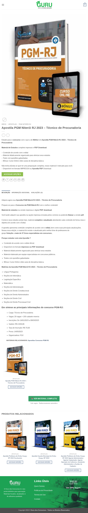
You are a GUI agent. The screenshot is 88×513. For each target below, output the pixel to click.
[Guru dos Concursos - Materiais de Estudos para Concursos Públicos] (44, 5)
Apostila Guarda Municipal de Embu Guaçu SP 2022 (44, 457)
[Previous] (1, 447)
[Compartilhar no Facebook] (7, 180)
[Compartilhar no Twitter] (11, 180)
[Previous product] (7, 135)
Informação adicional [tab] (21, 192)
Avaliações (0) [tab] (36, 192)
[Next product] (3, 135)
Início (4, 124)
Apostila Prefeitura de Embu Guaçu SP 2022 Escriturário (15, 457)
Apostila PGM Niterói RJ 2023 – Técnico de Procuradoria (16, 382)
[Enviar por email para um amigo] (15, 180)
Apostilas (12, 124)
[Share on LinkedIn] (23, 180)
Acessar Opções (12, 174)
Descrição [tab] (6, 192)
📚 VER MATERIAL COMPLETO (44, 399)
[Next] (86, 447)
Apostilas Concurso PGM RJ (38, 340)
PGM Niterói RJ (25, 124)
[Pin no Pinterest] (19, 180)
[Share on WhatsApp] (3, 180)
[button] (3, 4)
